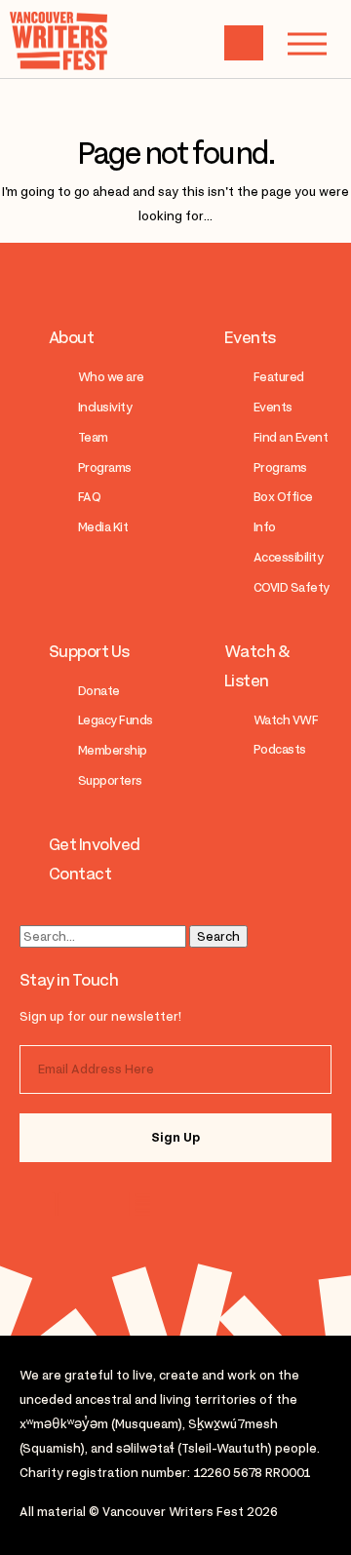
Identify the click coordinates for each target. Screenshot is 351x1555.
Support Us (89, 651)
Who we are (111, 377)
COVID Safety (292, 587)
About (71, 337)
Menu (307, 44)
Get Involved (94, 844)
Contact (80, 873)
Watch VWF (286, 720)
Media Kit (103, 527)
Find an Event (291, 437)
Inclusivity (105, 407)
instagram (61, 1204)
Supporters (110, 780)
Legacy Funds (115, 720)
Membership (112, 750)
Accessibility (288, 557)
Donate (99, 690)
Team (93, 437)
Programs (105, 467)
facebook (138, 1204)
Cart (243, 43)
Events (250, 337)
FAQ (89, 496)
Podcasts (280, 749)
